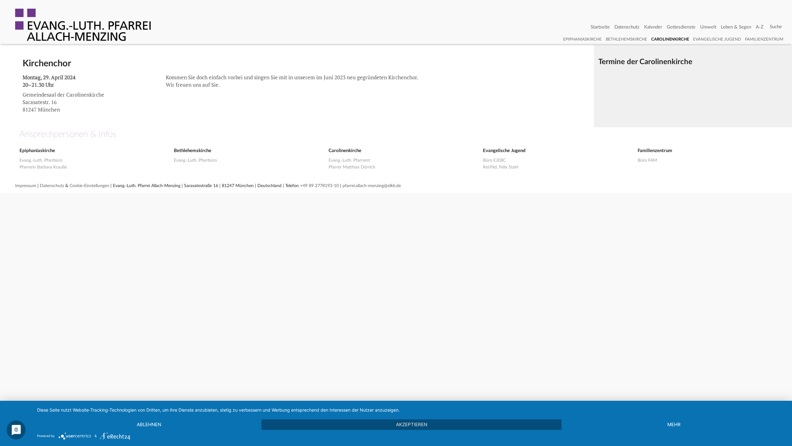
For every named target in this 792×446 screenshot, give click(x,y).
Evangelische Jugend (717, 39)
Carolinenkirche (670, 39)
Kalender (653, 27)
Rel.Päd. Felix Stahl (500, 167)
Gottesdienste (681, 27)
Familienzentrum (764, 39)
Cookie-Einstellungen (89, 186)
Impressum (25, 186)
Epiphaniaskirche (582, 39)
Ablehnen (149, 424)
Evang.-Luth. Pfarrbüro (40, 160)
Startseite (600, 27)
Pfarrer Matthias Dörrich (352, 167)
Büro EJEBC (494, 160)
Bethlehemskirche (626, 39)
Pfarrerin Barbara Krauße (43, 167)
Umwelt (708, 27)
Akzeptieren (411, 424)
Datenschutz (626, 27)
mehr (674, 424)
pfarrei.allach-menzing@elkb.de (371, 186)
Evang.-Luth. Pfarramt (349, 160)
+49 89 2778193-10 (319, 186)
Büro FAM (647, 160)
